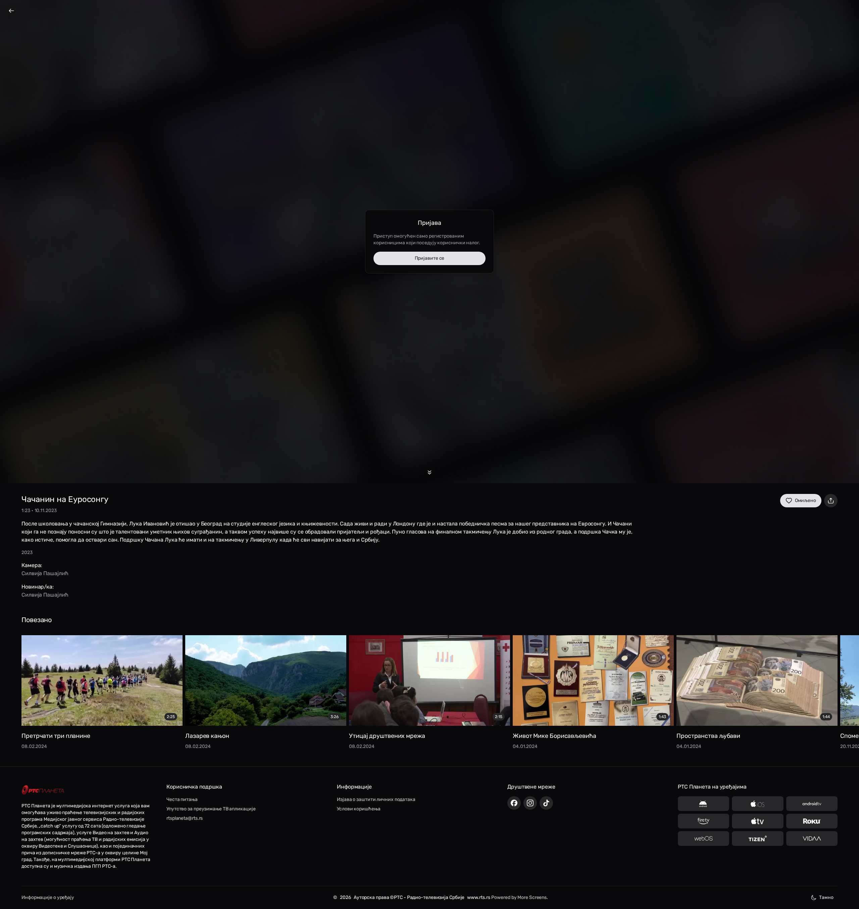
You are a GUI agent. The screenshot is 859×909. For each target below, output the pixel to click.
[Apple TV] (757, 821)
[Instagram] (530, 803)
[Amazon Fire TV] (703, 821)
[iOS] (757, 803)
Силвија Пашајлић (44, 573)
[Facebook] (514, 803)
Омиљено (805, 500)
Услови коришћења (358, 809)
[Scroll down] (429, 472)
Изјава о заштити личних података (376, 799)
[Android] (703, 803)
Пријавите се (430, 258)
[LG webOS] (703, 838)
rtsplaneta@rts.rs (184, 818)
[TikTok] (546, 803)
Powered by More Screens (519, 897)
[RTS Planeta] (42, 790)
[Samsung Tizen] (757, 838)
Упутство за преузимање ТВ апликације (210, 809)
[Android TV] (812, 803)
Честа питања (182, 799)
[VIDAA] (812, 838)
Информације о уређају (47, 897)
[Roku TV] (812, 821)
